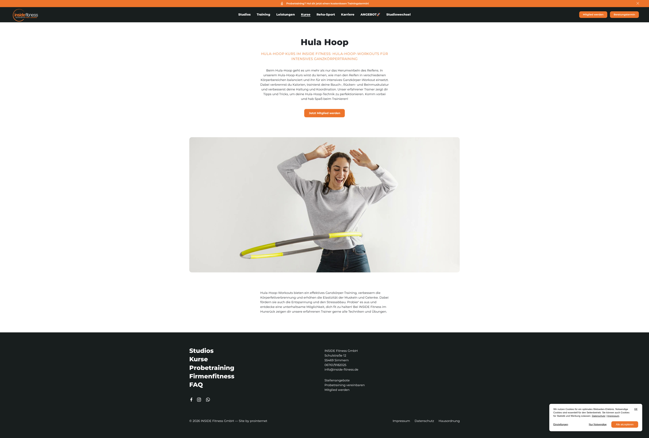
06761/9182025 (335, 365)
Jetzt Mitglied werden (324, 113)
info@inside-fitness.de (341, 369)
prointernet (258, 421)
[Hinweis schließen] (638, 3)
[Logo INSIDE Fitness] (25, 14)
